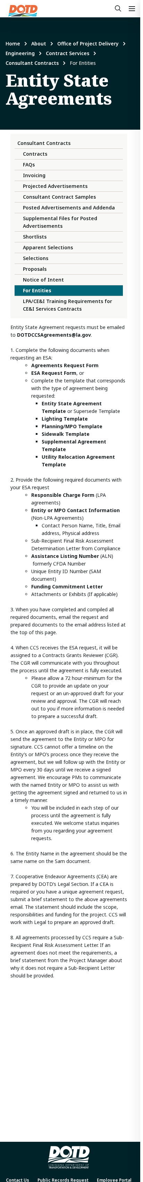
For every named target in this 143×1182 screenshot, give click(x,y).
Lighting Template (65, 418)
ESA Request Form (53, 373)
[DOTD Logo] (22, 11)
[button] (132, 9)
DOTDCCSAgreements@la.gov (54, 334)
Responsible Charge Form (62, 495)
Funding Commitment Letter (67, 586)
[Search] (118, 9)
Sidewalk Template (66, 434)
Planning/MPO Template (72, 426)
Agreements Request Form (65, 365)
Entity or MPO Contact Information (75, 510)
